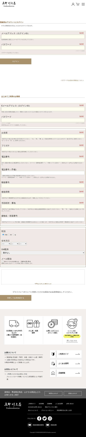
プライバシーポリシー (47, 410)
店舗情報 (49, 403)
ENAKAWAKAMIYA (37, 425)
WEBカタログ (53, 393)
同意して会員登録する (15, 298)
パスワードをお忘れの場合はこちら (71, 80)
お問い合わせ (70, 403)
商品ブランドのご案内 (51, 407)
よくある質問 (59, 403)
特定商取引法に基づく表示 (64, 410)
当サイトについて (33, 410)
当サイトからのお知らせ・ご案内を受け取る (17, 261)
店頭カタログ (72, 393)
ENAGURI (52, 425)
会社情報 (41, 403)
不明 (5, 235)
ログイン (15, 61)
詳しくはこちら (72, 340)
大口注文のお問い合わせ (35, 407)
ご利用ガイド (31, 403)
